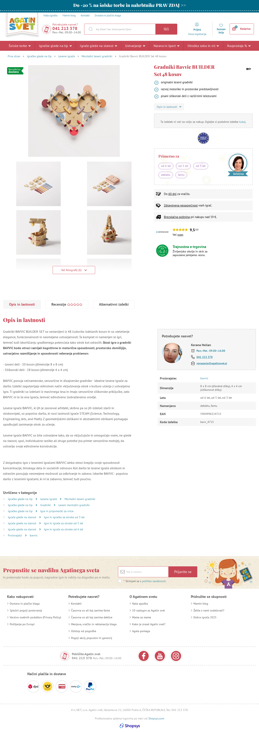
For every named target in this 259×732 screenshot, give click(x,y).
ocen (180, 234)
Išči (166, 29)
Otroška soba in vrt (202, 46)
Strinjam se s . (144, 581)
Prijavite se (182, 571)
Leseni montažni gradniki (74, 505)
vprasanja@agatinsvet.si (211, 363)
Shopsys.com (156, 718)
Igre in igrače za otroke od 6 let (63, 529)
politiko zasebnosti (154, 581)
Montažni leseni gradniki (97, 56)
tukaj (242, 122)
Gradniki (46, 505)
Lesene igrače (66, 56)
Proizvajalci (15, 535)
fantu (181, 175)
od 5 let (183, 166)
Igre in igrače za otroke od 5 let (63, 523)
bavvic (34, 535)
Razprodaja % (237, 46)
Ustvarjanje (133, 46)
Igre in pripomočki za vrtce (56, 511)
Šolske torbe (18, 46)
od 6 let (166, 166)
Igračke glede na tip (54, 46)
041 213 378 (64, 28)
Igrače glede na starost (97, 46)
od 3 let (201, 166)
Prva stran (14, 56)
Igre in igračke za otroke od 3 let (64, 517)
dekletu (165, 175)
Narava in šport (165, 46)
